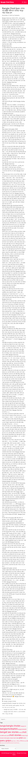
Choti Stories (7, 699)
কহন (19, 741)
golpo (21, 738)
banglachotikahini (7, 703)
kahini (24, 738)
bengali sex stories (17, 703)
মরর (14, 707)
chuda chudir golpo (5, 738)
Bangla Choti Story (7, 2)
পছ (9, 707)
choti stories (9, 705)
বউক (10, 742)
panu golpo (16, 705)
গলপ (3, 707)
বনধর (11, 742)
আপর (21, 705)
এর (15, 741)
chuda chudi (24, 735)
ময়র (15, 742)
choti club (6, 735)
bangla (5, 701)
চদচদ (25, 741)
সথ (16, 742)
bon (24, 703)
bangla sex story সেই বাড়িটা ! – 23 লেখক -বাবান (15, 709)
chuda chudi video (14, 738)
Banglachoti (23, 726)
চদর (27, 741)
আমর (14, 741)
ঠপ (1, 742)
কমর (23, 705)
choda (20, 732)
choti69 (2, 735)
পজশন (11, 707)
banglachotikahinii (22, 729)
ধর (7, 707)
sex (12, 741)
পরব (7, 742)
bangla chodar (12, 701)
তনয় (5, 707)
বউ (8, 742)
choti (3, 705)
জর (0, 742)
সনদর (18, 742)
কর (17, 741)
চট (22, 741)
